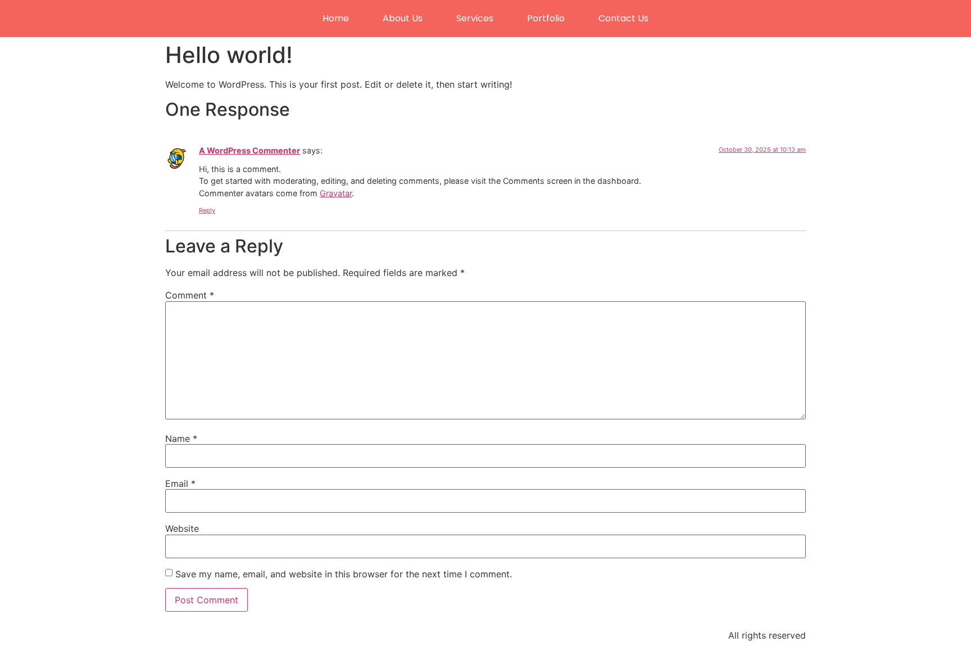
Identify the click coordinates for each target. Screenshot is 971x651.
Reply (207, 210)
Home (336, 18)
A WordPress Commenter (249, 150)
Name (181, 438)
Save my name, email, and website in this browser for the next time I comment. (343, 573)
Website (182, 528)
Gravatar (336, 193)
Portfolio (546, 18)
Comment (189, 295)
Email (180, 483)
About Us (403, 18)
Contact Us (623, 18)
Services (474, 18)
